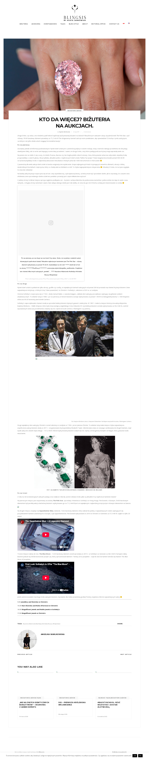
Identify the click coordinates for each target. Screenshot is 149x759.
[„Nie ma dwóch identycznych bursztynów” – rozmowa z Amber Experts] (35, 684)
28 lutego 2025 (62, 714)
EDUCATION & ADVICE (74, 110)
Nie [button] (140, 756)
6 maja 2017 (76, 132)
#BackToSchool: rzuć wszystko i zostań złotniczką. (109, 705)
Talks (38, 698)
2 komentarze (87, 132)
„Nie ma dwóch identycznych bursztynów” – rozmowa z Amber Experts (34, 705)
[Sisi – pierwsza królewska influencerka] (74, 684)
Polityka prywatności (119, 752)
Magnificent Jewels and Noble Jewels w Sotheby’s (41, 609)
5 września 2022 (102, 716)
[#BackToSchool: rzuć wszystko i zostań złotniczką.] (114, 684)
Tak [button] (135, 756)
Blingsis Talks (104, 698)
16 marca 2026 (23, 716)
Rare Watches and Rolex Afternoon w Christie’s (40, 606)
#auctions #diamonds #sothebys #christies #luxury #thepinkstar (41, 624)
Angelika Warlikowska (64, 132)
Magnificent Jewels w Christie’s (34, 613)
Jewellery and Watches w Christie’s (34, 602)
